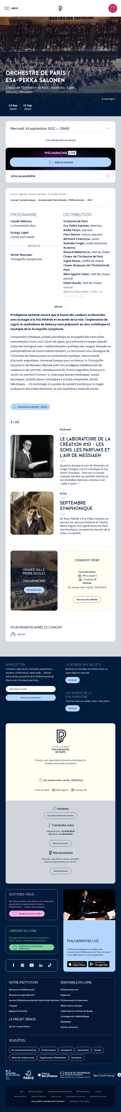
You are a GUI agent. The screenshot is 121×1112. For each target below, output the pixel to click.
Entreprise (77, 1057)
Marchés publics (83, 1091)
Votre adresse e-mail (18, 689)
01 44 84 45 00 (68, 831)
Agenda (23, 194)
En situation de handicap (24, 1050)
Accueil (13, 194)
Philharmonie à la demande (73, 1000)
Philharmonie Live (69, 989)
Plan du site (56, 1096)
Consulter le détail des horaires (60, 815)
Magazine (65, 995)
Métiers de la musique (71, 1005)
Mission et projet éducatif (22, 995)
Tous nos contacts (61, 843)
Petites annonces (69, 1027)
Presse (98, 1091)
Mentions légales (35, 1091)
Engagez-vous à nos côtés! (30, 913)
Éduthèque (65, 1021)
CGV (21, 1091)
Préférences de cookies (80, 1101)
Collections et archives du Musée (76, 1011)
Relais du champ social (23, 1057)
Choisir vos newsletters (31, 697)
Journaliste (83, 1050)
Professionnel (48, 1050)
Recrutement (20, 1096)
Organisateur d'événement (53, 1057)
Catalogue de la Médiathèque (74, 1016)
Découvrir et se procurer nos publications (31, 947)
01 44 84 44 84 (65, 834)
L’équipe (13, 1005)
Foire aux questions (98, 1096)
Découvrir (73, 680)
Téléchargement (60, 871)
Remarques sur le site (75, 1096)
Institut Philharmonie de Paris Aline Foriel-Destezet (34, 1000)
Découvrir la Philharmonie (22, 989)
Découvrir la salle (34, 590)
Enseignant (66, 1050)
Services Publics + (38, 1096)
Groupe (97, 1050)
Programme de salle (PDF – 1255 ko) (32, 407)
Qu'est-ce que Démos (19, 1026)
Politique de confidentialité (60, 1091)
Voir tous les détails (87, 599)
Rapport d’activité (18, 1011)
